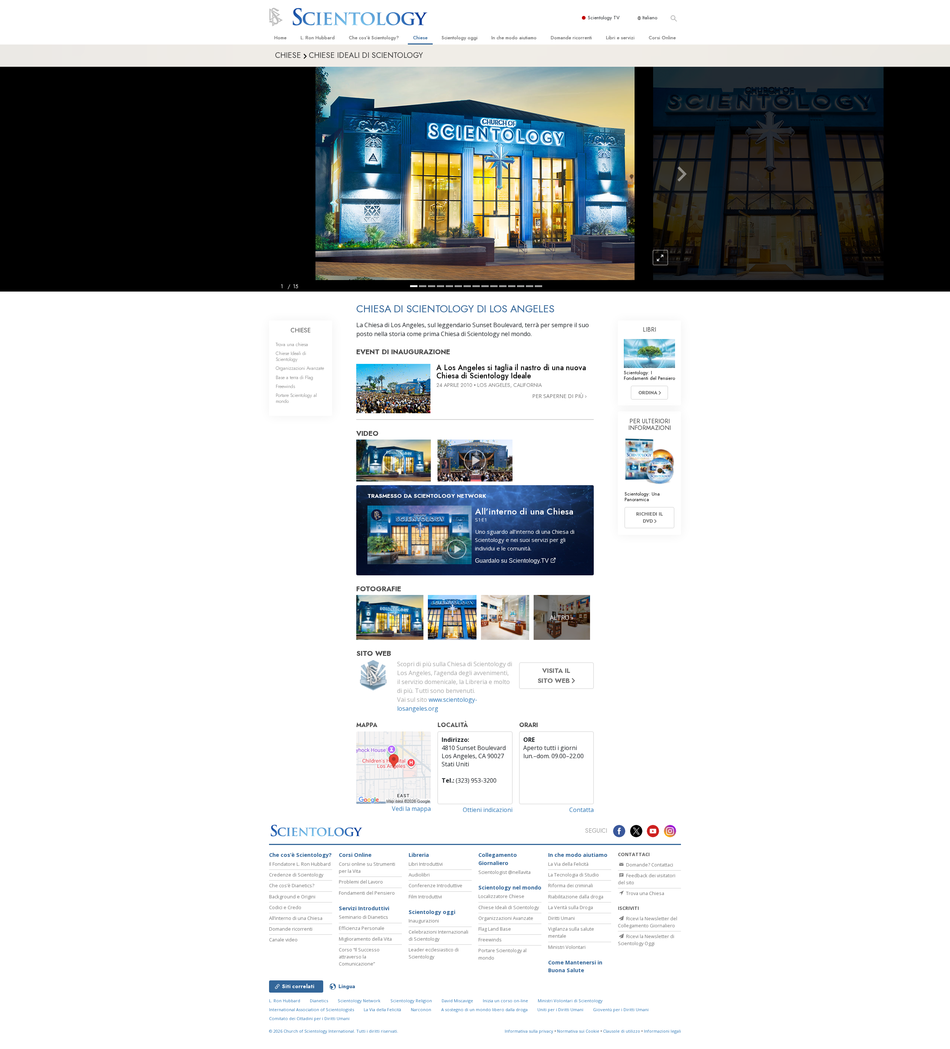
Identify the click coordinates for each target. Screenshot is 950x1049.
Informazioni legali (662, 1031)
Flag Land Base (494, 928)
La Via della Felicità (568, 864)
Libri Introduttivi (426, 864)
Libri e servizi (620, 37)
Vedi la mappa (411, 809)
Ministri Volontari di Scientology (570, 1000)
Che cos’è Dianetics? (291, 885)
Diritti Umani (561, 918)
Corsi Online (662, 37)
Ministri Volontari (567, 947)
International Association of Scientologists (311, 1009)
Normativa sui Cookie (578, 1031)
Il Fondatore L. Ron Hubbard (300, 864)
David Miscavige (457, 1000)
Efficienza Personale (361, 928)
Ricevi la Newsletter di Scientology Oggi (646, 940)
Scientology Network (359, 1000)
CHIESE (301, 330)
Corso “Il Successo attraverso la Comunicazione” (359, 956)
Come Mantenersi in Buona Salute (575, 966)
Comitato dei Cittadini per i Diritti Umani (309, 1018)
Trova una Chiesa (644, 893)
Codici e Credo (285, 907)
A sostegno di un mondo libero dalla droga (484, 1009)
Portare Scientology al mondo (296, 398)
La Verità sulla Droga (570, 907)
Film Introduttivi (425, 896)
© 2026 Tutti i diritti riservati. (333, 1031)
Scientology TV (604, 17)
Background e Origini (292, 896)
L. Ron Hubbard (318, 37)
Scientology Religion (411, 1000)
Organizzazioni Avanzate (300, 368)
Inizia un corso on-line (505, 1000)
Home (280, 37)
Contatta (581, 810)
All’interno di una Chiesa (295, 918)
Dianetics (319, 1000)
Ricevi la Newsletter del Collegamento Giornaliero (647, 922)
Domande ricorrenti (571, 37)
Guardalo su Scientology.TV (512, 561)
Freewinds (285, 386)
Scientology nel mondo (509, 887)
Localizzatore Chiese (501, 896)
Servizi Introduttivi (364, 908)
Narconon (421, 1009)
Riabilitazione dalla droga (575, 896)
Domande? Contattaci (649, 864)
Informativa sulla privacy (529, 1031)
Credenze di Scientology (296, 874)
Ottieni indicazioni (487, 810)
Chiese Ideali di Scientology (291, 356)
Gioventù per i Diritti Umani (621, 1009)
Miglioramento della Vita (365, 938)
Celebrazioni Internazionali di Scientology (438, 935)
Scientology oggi (460, 37)
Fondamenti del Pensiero (367, 892)
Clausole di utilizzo (621, 1031)
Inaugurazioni (424, 920)
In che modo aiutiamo (514, 37)
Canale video (283, 939)
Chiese (420, 37)
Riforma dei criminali (570, 885)
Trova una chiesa (292, 344)
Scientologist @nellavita (504, 872)
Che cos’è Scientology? (374, 37)
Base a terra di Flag (294, 377)
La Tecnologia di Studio (573, 874)
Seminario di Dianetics (363, 917)
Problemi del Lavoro (361, 881)
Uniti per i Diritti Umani (560, 1009)
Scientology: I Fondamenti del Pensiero (649, 375)
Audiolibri (419, 874)
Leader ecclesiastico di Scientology (434, 953)
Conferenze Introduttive (435, 885)
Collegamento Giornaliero (497, 859)
